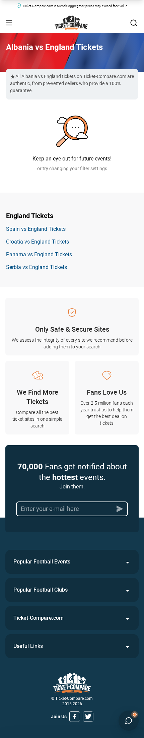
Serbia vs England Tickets (36, 267)
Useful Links (28, 646)
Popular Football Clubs (40, 590)
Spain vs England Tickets (36, 229)
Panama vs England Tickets (39, 254)
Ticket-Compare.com (38, 618)
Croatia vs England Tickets (37, 242)
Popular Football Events (41, 561)
